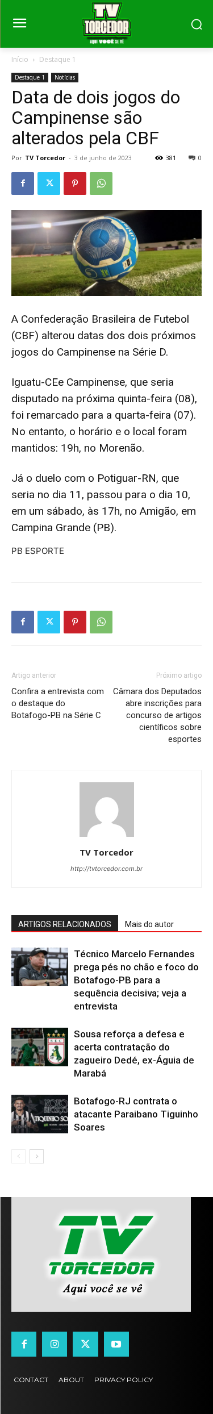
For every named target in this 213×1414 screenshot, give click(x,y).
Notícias (65, 77)
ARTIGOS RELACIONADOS (64, 924)
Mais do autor (149, 924)
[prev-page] (18, 1156)
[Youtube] (116, 1344)
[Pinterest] (75, 183)
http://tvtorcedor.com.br (106, 869)
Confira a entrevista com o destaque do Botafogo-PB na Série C (57, 703)
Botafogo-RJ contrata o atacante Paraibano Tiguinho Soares (136, 1114)
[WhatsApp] (101, 183)
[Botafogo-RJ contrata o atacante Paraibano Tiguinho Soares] (39, 1114)
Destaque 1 (57, 59)
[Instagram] (54, 1344)
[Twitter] (48, 183)
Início (19, 59)
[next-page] (37, 1156)
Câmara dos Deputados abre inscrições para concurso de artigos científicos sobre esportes (157, 715)
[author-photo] (107, 836)
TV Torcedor (45, 157)
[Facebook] (22, 183)
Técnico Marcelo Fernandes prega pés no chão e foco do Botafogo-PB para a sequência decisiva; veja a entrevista (136, 980)
